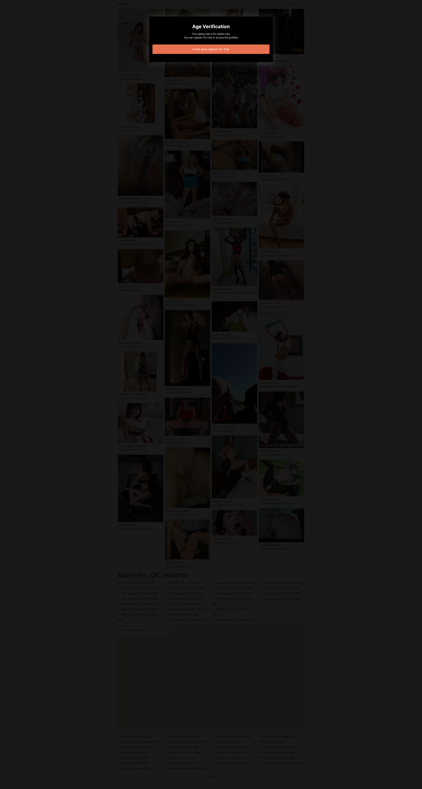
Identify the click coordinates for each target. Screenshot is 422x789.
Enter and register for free (211, 49)
